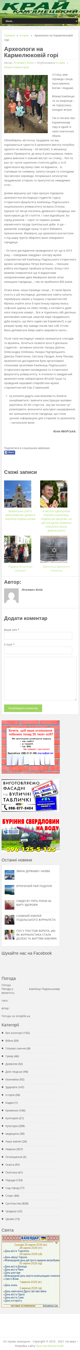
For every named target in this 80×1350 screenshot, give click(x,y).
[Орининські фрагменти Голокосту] (56, 548)
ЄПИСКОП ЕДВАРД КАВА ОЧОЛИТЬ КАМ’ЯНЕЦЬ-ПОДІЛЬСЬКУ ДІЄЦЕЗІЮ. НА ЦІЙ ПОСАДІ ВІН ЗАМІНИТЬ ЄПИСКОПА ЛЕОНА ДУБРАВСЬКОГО (56, 521)
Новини (10, 1149)
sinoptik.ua (23, 1016)
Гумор (9, 1056)
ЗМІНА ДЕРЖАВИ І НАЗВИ (33, 871)
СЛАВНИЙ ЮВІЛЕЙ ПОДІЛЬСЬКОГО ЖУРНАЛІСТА (36, 918)
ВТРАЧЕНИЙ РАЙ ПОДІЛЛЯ (34, 886)
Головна (9, 35)
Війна (9, 1040)
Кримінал (11, 1110)
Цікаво (9, 1219)
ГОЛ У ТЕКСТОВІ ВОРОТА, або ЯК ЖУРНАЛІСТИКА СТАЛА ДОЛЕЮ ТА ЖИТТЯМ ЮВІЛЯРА (36, 934)
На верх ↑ (71, 1341)
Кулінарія (11, 1118)
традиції (11, 1211)
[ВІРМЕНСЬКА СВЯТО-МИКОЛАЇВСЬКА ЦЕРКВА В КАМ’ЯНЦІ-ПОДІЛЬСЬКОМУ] (20, 493)
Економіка (12, 1079)
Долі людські (14, 1071)
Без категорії (14, 1033)
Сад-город (12, 1188)
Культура (11, 1126)
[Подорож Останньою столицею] (20, 548)
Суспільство (13, 1203)
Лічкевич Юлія (24, 63)
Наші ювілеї (13, 1141)
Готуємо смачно (15, 1048)
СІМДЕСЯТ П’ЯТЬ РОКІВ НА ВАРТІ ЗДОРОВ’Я (33, 903)
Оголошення (13, 1157)
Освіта (9, 1164)
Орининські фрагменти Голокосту (56, 568)
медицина (12, 1133)
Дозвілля (11, 1064)
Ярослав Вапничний (49, 1346)
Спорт (9, 1195)
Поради (10, 1180)
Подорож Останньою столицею (20, 568)
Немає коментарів (16, 67)
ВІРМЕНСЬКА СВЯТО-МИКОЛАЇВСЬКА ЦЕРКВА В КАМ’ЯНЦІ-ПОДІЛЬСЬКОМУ (20, 515)
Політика (11, 1172)
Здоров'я (11, 1087)
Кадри (9, 1102)
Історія (24, 35)
